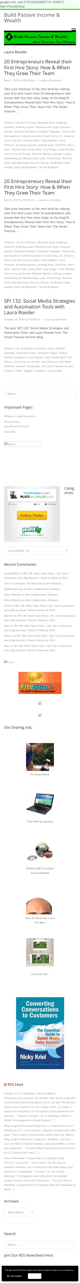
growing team (46, 144)
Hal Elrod (60, 144)
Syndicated (56, 162)
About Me (9, 431)
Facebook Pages (47, 352)
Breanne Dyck (46, 122)
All (17, 122)
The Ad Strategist (48, 167)
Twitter (19, 370)
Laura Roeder (66, 149)
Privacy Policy (12, 421)
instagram (20, 357)
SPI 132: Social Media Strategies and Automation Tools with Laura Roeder (39, 306)
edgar (50, 348)
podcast (20, 366)
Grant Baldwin (49, 140)
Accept (34, 1276)
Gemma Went (31, 140)
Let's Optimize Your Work (56, 361)
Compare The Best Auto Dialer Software (37, 583)
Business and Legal (47, 127)
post (43, 158)
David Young (50, 136)
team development (26, 167)
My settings (14, 1276)
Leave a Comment (50, 80)
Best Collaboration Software (44, 589)
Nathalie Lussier (61, 153)
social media (54, 370)
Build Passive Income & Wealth (32, 17)
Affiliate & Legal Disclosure (19, 416)
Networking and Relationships (21, 158)
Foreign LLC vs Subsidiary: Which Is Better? (30, 1093)
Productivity (53, 158)
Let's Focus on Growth (17, 153)
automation (27, 348)
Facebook (40, 370)
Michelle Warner (41, 153)
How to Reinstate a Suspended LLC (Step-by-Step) (34, 1158)
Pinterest (9, 366)
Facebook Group (26, 352)
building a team (25, 127)
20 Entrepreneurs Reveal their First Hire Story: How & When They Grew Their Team (38, 67)
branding (40, 348)
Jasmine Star (19, 149)
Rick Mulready (20, 162)
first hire (17, 140)
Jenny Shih (34, 149)
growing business (26, 144)
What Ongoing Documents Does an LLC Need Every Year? (38, 1125)
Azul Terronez (28, 122)
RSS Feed (15, 1084)
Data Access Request (16, 426)
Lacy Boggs (50, 149)
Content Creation (32, 136)
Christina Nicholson (25, 131)
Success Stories (39, 162)
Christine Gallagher (49, 131)
